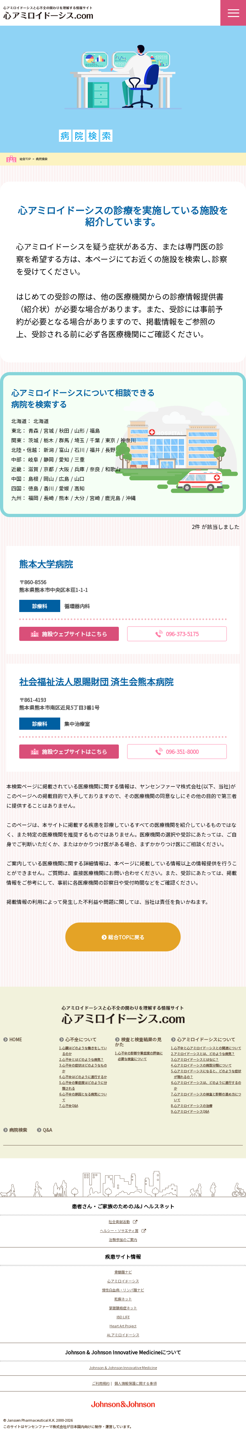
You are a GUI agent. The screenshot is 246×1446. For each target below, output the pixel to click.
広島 (64, 478)
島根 (33, 478)
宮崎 (95, 498)
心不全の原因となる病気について (83, 1097)
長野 (110, 450)
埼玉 (79, 440)
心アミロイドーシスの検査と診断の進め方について (206, 1097)
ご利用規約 (101, 1383)
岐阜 (33, 459)
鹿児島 (112, 498)
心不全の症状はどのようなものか (83, 1068)
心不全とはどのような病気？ (81, 1059)
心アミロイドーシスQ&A (190, 1111)
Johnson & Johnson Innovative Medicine (123, 1367)
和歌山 (112, 469)
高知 (79, 488)
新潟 (49, 450)
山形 (79, 430)
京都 (49, 469)
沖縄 (131, 498)
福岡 (33, 498)
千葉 (95, 440)
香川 (49, 488)
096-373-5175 (182, 634)
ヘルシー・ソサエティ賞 (119, 1230)
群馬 (64, 440)
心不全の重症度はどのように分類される (83, 1085)
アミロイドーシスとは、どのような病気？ (203, 1053)
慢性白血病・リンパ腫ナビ (123, 1289)
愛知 (64, 459)
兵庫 (79, 469)
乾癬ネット (123, 1298)
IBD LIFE (123, 1316)
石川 (79, 450)
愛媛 (64, 488)
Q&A (47, 1129)
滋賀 (33, 469)
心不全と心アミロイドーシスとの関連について (206, 1047)
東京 (110, 440)
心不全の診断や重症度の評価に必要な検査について (139, 1055)
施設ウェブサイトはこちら (74, 634)
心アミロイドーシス (123, 1280)
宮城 (49, 430)
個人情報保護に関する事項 (135, 1383)
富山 (64, 450)
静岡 (49, 459)
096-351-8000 (182, 751)
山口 (79, 478)
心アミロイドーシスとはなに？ (195, 1059)
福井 (95, 450)
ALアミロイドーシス (123, 1334)
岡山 (49, 478)
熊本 (64, 498)
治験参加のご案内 (123, 1239)
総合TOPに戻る (126, 937)
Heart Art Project (123, 1325)
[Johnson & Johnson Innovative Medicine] (123, 1404)
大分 (79, 498)
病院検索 (18, 1129)
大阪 (64, 469)
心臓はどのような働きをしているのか (83, 1050)
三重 (79, 459)
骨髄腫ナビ (123, 1271)
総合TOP (25, 159)
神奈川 (128, 440)
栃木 (49, 440)
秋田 (64, 430)
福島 (95, 430)
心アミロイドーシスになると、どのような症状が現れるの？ (206, 1073)
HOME (15, 1039)
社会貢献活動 (119, 1221)
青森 (33, 430)
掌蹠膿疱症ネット (123, 1307)
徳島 (33, 488)
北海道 (41, 421)
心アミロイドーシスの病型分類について (201, 1065)
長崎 (49, 498)
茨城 (33, 440)
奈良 (95, 469)
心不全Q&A (68, 1105)
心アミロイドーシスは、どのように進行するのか (206, 1085)
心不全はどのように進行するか (83, 1076)
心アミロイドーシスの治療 (191, 1105)
